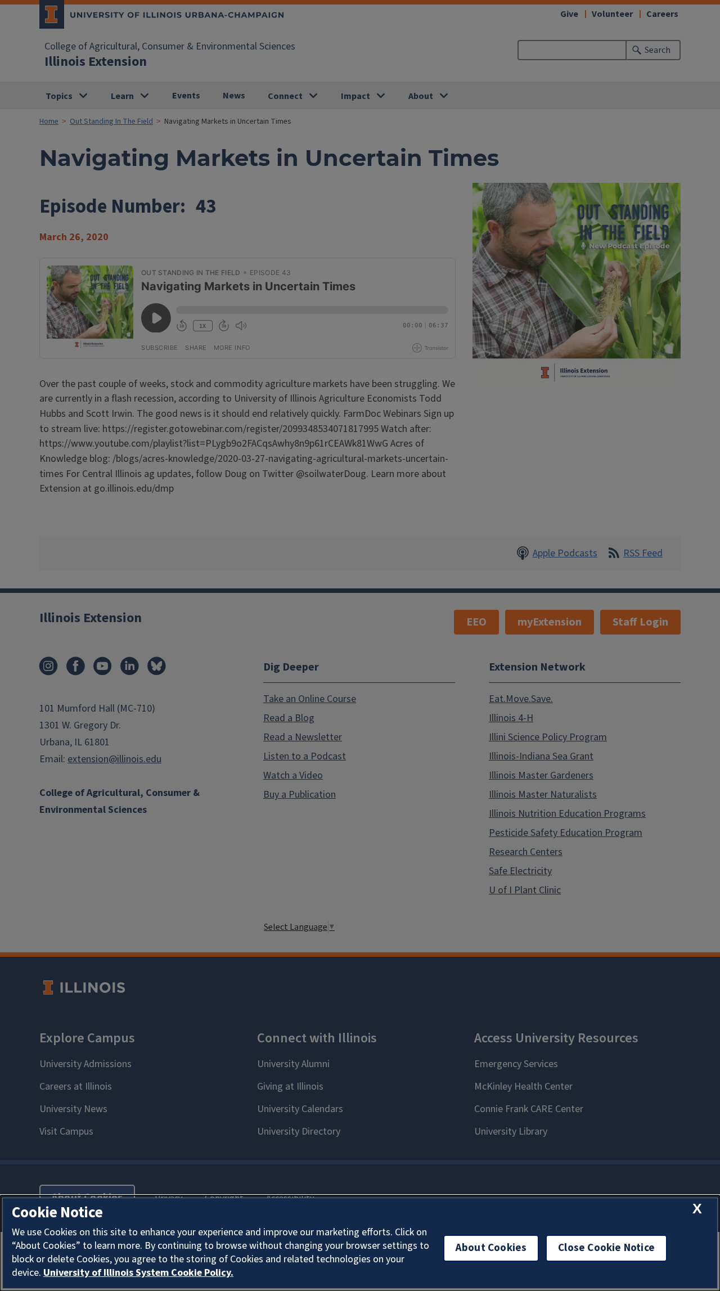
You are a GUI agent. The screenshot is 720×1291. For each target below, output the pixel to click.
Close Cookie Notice (606, 1248)
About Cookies (491, 1248)
